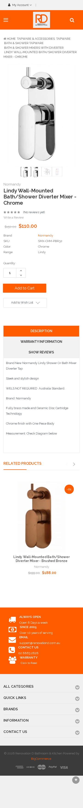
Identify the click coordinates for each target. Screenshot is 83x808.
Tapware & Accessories (36, 38)
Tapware (63, 38)
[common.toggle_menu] (5, 20)
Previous (66, 464)
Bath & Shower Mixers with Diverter (34, 47)
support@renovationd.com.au (39, 643)
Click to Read (29, 663)
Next (74, 464)
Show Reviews (41, 352)
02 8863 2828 (28, 653)
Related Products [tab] (22, 463)
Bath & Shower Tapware (24, 43)
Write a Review (13, 217)
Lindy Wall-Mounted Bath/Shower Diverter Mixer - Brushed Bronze (41, 559)
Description (41, 331)
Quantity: (9, 263)
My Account (20, 5)
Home (11, 38)
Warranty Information (41, 341)
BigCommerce (41, 758)
